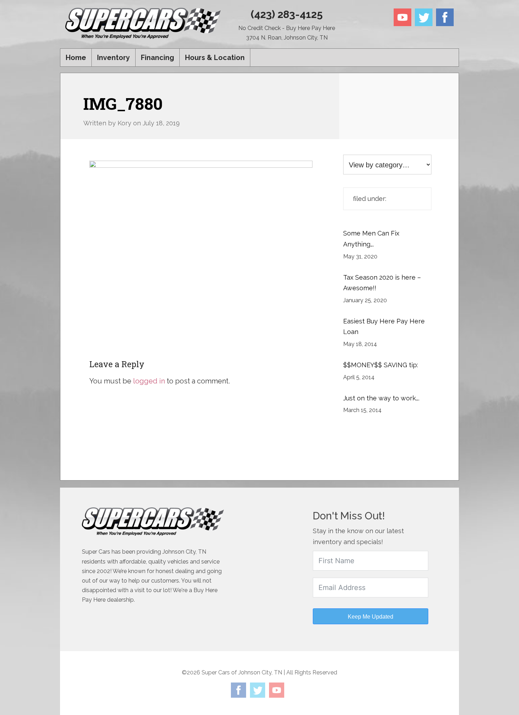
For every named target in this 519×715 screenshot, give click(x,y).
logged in (149, 381)
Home (76, 57)
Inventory (113, 57)
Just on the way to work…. (381, 398)
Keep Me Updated (370, 617)
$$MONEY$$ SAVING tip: (380, 365)
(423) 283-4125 (287, 14)
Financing (157, 57)
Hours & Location (215, 57)
